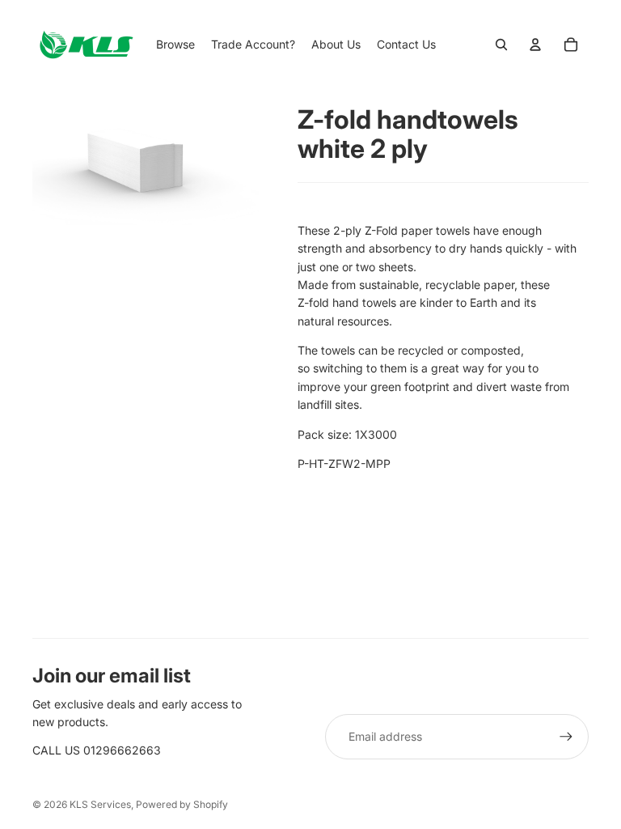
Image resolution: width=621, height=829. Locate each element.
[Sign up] (566, 736)
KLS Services (100, 804)
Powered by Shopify (182, 804)
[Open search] (501, 44)
